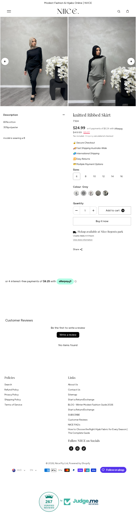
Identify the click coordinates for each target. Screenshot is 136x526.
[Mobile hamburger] (9, 11)
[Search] (119, 11)
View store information (83, 240)
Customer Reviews (78, 419)
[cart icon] (127, 11)
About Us (73, 384)
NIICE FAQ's (74, 424)
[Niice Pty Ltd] (68, 11)
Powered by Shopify (79, 463)
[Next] (131, 61)
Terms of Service (13, 404)
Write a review (68, 334)
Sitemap (72, 394)
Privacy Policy (11, 394)
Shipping (89, 136)
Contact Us (74, 389)
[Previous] (5, 61)
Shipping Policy (12, 399)
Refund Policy (11, 389)
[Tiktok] (84, 448)
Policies (9, 378)
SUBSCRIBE (74, 414)
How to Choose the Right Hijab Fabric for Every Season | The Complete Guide (97, 431)
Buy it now (102, 221)
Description (10, 114)
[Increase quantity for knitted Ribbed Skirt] (93, 210)
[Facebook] (71, 448)
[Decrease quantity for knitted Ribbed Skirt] (76, 210)
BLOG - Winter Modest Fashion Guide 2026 (90, 404)
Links (71, 378)
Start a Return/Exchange (81, 399)
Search (8, 384)
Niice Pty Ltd (61, 463)
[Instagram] (77, 448)
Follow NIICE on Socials (84, 441)
